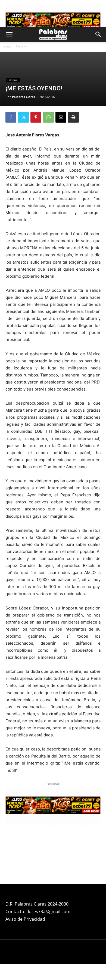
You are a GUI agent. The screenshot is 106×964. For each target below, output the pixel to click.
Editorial (22, 46)
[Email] (60, 117)
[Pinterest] (35, 117)
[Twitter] (23, 117)
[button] (9, 34)
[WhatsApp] (48, 117)
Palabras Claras (23, 97)
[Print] (73, 117)
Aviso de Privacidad (25, 919)
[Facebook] (10, 117)
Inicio (7, 46)
